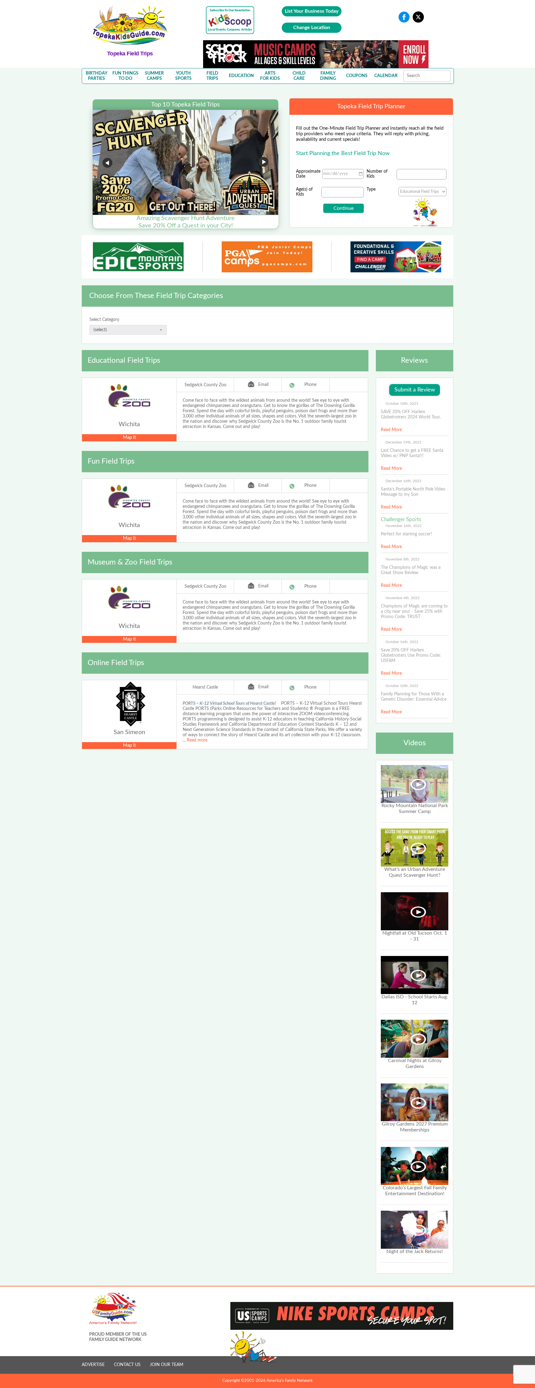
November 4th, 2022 (402, 598)
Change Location (311, 27)
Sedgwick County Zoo (205, 385)
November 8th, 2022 (402, 559)
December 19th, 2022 (403, 442)
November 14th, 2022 (403, 526)
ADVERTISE (93, 1365)
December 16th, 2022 (403, 481)
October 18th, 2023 (401, 403)
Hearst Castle (205, 687)
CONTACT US (127, 1365)
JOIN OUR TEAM (166, 1365)
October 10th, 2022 (401, 686)
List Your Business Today (311, 11)
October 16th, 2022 (401, 642)
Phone (310, 385)
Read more (197, 740)
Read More (391, 430)
